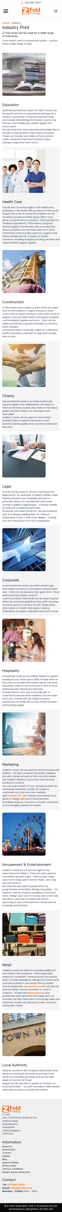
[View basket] (56, 11)
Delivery (6, 1156)
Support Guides (10, 1162)
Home (5, 23)
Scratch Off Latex (17, 795)
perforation (34, 992)
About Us (7, 1146)
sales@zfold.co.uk (21, 1188)
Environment (8, 1150)
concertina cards (34, 986)
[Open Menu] (5, 11)
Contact (6, 1153)
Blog (4, 1159)
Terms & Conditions (12, 1169)
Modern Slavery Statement (16, 1172)
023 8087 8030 (16, 1184)
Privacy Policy (9, 1166)
